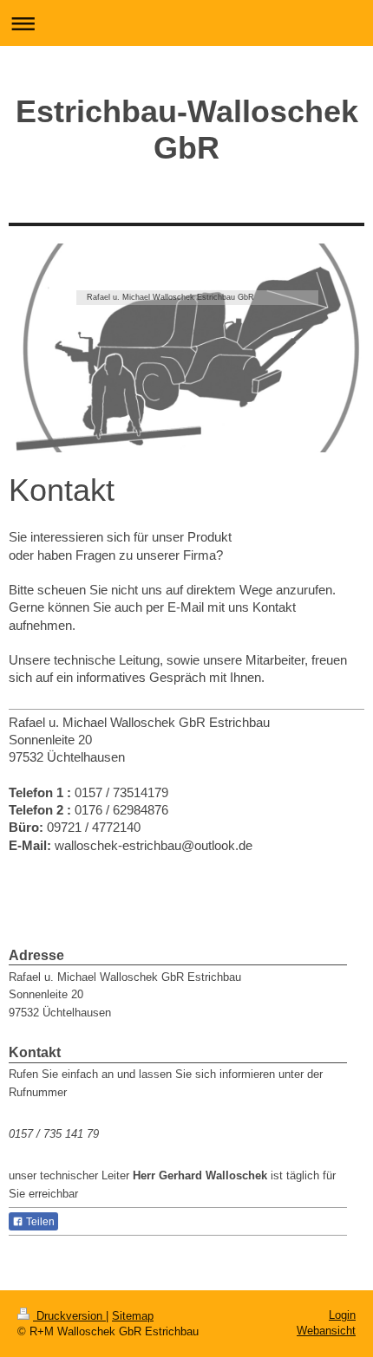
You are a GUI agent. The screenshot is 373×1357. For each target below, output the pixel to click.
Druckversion (69, 1315)
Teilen (39, 1222)
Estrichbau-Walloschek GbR (187, 130)
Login (342, 1314)
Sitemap (133, 1315)
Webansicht (326, 1330)
